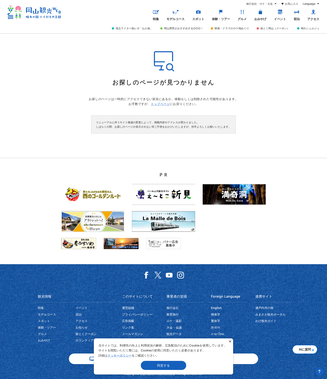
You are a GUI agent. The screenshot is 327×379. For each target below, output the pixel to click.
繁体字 (215, 321)
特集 (156, 19)
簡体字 (215, 314)
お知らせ (82, 327)
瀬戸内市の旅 (264, 308)
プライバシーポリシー (137, 314)
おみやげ (260, 19)
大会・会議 (174, 327)
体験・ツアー (221, 19)
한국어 (215, 327)
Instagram (180, 275)
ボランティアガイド (89, 340)
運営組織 (128, 308)
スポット (198, 19)
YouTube (169, 275)
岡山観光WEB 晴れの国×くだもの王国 (34, 12)
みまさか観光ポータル (270, 314)
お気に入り (291, 3)
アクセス (313, 19)
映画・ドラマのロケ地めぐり (232, 28)
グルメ (242, 19)
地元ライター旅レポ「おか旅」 (134, 28)
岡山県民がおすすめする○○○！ (183, 28)
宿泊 (297, 19)
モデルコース (176, 19)
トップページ (160, 104)
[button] (312, 349)
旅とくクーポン (86, 334)
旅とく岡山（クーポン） (275, 28)
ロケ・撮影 (174, 321)
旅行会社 (173, 308)
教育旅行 (173, 314)
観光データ (174, 334)
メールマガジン (132, 334)
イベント (280, 19)
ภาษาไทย (217, 334)
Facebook (146, 275)
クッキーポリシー (119, 355)
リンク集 (128, 327)
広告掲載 (128, 321)
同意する (163, 365)
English (216, 308)
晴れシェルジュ (310, 28)
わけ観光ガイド (265, 321)
